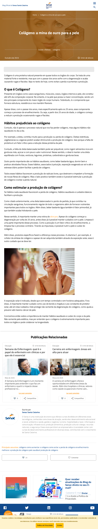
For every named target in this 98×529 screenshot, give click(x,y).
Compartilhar (31, 398)
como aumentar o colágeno (38, 447)
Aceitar (59, 525)
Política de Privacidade (45, 525)
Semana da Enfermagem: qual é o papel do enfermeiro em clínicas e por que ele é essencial (25, 352)
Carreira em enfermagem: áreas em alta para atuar (71, 351)
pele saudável (35, 450)
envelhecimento (82, 447)
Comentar (74, 457)
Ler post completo (25, 393)
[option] (16, 487)
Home (35, 15)
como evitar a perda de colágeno (62, 447)
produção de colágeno (49, 450)
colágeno (56, 49)
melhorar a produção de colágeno (15, 450)
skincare (54, 216)
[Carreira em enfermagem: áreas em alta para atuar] (72, 367)
